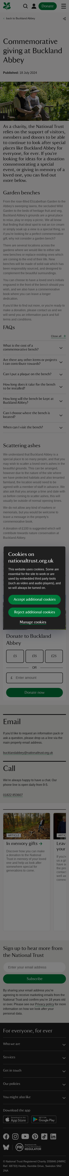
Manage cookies (33, 622)
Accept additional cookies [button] (35, 599)
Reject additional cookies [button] (34, 612)
